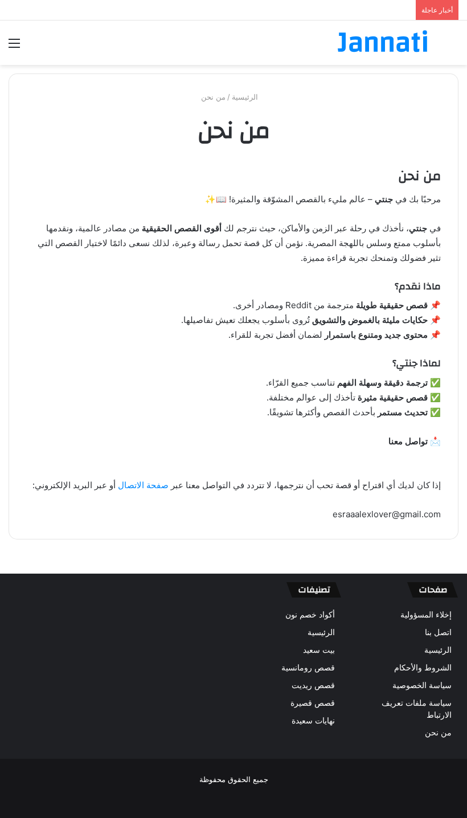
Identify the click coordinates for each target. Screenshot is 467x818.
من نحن (438, 732)
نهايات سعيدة (313, 720)
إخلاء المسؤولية (426, 614)
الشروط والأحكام (423, 667)
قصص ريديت (313, 685)
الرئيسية (246, 96)
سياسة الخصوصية (422, 685)
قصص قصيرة (312, 702)
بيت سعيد (319, 650)
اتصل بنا (438, 632)
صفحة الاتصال (143, 485)
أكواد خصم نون (310, 614)
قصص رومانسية (308, 667)
